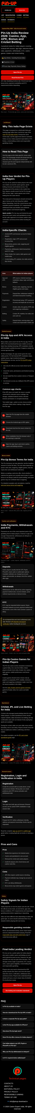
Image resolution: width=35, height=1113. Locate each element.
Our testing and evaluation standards (17, 990)
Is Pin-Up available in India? (11, 1006)
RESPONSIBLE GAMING (13, 1094)
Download (8, 10)
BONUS (3, 20)
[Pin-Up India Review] (9, 3)
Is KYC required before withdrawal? (14, 1058)
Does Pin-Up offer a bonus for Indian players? (17, 1037)
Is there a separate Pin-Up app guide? (15, 1018)
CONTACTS (8, 1083)
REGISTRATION (10, 15)
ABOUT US (8, 1086)
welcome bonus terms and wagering (12, 485)
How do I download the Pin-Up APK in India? (17, 1012)
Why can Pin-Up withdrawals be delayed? (16, 1051)
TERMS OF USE (10, 1097)
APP (2, 15)
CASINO (19, 15)
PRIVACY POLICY (11, 1092)
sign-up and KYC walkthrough (22, 831)
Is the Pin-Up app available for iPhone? (15, 1025)
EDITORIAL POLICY (12, 1089)
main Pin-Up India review (10, 134)
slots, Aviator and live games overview (19, 687)
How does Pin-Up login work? (12, 1031)
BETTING (26, 15)
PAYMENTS (11, 20)
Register (22, 10)
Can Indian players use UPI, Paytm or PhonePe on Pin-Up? (15, 1044)
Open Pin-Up (17, 72)
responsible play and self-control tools (14, 935)
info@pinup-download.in (19, 1101)
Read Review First (17, 77)
